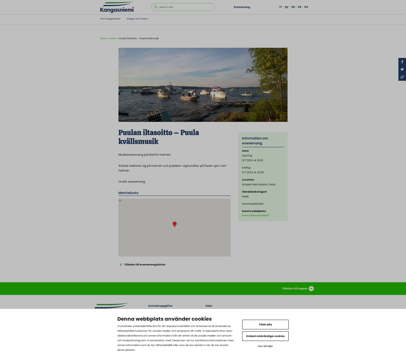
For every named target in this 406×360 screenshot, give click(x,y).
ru (306, 7)
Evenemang (242, 7)
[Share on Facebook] (402, 62)
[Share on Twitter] (402, 69)
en (293, 7)
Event (113, 38)
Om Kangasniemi (110, 18)
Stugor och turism (137, 18)
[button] (175, 224)
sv (286, 7)
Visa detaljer (265, 346)
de (299, 7)
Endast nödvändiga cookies (265, 336)
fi (280, 7)
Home (103, 38)
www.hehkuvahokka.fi (255, 215)
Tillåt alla (265, 324)
